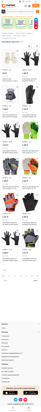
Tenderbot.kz (6, 378)
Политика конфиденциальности (12, 353)
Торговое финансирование (10, 375)
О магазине (5, 336)
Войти (36, 5)
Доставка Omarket (8, 371)
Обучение (5, 343)
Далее (36, 280)
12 (4, 270)
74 (37, 276)
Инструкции (5, 346)
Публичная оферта (8, 360)
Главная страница (7, 33)
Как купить (5, 339)
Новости (4, 350)
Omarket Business (7, 368)
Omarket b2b (6, 382)
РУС (36, 1)
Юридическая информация (10, 356)
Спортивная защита (19, 36)
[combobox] (30, 46)
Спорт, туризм (6, 36)
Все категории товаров (23, 33)
